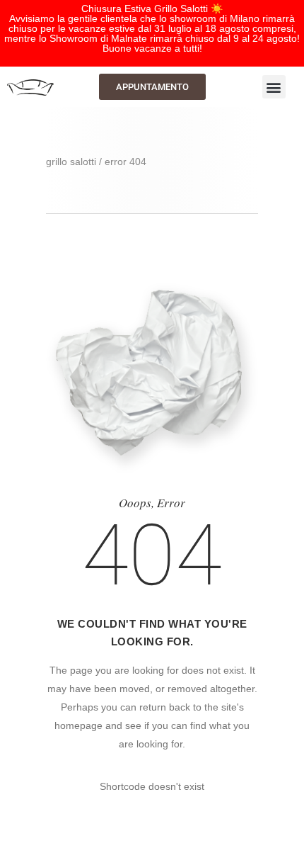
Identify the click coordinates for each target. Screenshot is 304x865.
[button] (274, 86)
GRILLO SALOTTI (71, 161)
